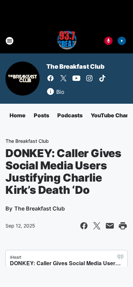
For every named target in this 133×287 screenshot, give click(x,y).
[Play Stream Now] (122, 41)
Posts (41, 115)
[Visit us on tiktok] (102, 78)
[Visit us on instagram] (89, 78)
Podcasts (70, 115)
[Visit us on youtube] (76, 78)
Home (18, 115)
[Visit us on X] (63, 78)
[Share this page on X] (97, 226)
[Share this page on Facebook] (84, 226)
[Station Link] (66, 41)
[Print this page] (123, 226)
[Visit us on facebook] (50, 78)
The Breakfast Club (75, 66)
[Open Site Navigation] (9, 41)
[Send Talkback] (108, 41)
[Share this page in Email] (110, 226)
